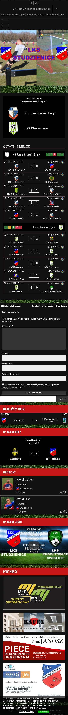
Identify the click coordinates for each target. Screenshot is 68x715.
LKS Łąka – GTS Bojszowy (11, 305)
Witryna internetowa (10, 374)
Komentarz (7, 326)
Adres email (7, 364)
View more (41, 707)
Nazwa (5, 353)
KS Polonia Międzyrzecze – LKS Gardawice (49, 305)
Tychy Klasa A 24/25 (29, 101)
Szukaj (62, 399)
